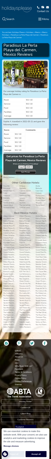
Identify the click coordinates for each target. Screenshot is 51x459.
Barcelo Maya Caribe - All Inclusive (31, 223)
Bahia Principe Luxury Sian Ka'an (31, 221)
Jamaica (22, 198)
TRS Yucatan (24, 320)
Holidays (29, 32)
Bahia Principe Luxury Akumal (14, 221)
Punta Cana (40, 196)
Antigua (22, 186)
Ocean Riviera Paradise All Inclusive (31, 281)
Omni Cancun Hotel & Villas (13, 284)
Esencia (22, 243)
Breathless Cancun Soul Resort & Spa (32, 231)
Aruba (38, 186)
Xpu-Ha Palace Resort (43, 325)
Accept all (36, 454)
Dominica (6, 196)
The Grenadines (24, 205)
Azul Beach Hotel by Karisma (13, 219)
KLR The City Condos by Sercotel (30, 272)
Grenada (6, 198)
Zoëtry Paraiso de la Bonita (12, 327)
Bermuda (39, 188)
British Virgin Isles (9, 191)
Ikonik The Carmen (9, 269)
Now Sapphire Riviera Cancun (29, 279)
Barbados (22, 188)
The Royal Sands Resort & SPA (13, 317)
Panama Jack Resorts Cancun (29, 286)
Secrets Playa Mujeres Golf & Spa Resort (33, 303)
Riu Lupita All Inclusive (27, 293)
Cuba (5, 193)
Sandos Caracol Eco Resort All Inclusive (32, 298)
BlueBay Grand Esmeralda (12, 231)
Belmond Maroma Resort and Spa (30, 228)
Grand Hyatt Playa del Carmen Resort (16, 250)
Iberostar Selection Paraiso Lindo (14, 267)
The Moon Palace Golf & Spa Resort (31, 313)
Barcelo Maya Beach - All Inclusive (15, 223)
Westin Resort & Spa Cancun (29, 325)
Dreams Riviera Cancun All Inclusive (32, 238)
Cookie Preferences (23, 381)
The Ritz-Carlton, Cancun (28, 315)
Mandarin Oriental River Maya (14, 276)
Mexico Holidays (8, 177)
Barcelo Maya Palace (10, 226)
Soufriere (22, 203)
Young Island (40, 205)
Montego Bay (40, 198)
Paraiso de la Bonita (26, 288)
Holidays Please (18, 32)
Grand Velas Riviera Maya (12, 257)
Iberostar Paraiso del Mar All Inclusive (32, 264)
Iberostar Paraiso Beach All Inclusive (15, 264)
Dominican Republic (26, 196)
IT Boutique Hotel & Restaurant (30, 269)
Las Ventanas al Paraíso (27, 274)
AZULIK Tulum (24, 219)
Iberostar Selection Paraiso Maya (30, 267)
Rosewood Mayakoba (26, 296)
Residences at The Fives (27, 291)
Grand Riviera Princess (27, 255)
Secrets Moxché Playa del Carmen (14, 303)
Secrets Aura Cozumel (26, 300)
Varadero (22, 193)
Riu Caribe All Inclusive (11, 293)
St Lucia (38, 203)
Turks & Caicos (24, 208)
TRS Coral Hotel (8, 320)
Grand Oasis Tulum (26, 250)
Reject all (14, 454)
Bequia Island (8, 205)
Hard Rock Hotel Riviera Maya (13, 260)
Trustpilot (20, 427)
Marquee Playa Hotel (10, 279)
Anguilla (6, 186)
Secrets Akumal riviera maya (13, 300)
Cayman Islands (25, 191)
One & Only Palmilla (26, 284)
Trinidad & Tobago (9, 208)
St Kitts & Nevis (8, 203)
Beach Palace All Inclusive (12, 228)
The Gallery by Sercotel (11, 313)
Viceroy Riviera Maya (10, 325)
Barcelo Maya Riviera (26, 226)
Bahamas (6, 188)
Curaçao (38, 193)
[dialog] (25, 443)
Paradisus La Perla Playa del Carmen (25, 35)
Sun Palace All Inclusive (27, 308)
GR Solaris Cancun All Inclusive (14, 247)
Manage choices (11, 446)
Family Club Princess (26, 245)
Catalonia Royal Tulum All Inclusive (15, 233)
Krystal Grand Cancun (11, 274)
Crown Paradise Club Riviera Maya (15, 235)
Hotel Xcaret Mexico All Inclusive (30, 262)
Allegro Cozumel (8, 216)
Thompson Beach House (27, 317)
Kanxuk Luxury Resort (11, 272)
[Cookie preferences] (5, 454)
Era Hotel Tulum (9, 243)
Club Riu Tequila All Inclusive (29, 233)
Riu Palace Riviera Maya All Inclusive (16, 296)
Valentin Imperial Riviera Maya (30, 322)
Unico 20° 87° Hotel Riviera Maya (14, 322)
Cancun (6, 200)
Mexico (37, 32)
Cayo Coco (39, 191)
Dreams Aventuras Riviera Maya (30, 235)
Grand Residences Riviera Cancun (15, 255)
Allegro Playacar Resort (27, 216)
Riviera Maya (40, 200)
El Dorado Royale (25, 240)
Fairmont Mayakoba (10, 245)
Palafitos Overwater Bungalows (14, 286)
